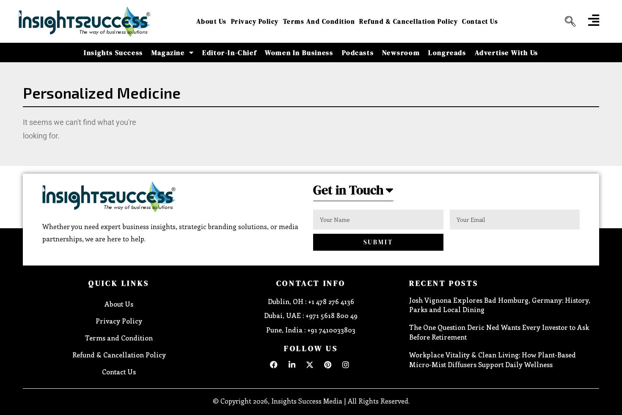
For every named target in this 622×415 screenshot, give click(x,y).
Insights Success (113, 52)
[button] (567, 21)
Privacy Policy (255, 21)
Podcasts (358, 52)
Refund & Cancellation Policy (408, 21)
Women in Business (299, 52)
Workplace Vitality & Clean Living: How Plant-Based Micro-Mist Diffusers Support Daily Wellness (492, 359)
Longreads (447, 52)
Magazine (168, 52)
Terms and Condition (319, 21)
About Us (211, 21)
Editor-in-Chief (229, 52)
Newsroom (401, 52)
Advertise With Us (506, 52)
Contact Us (480, 21)
